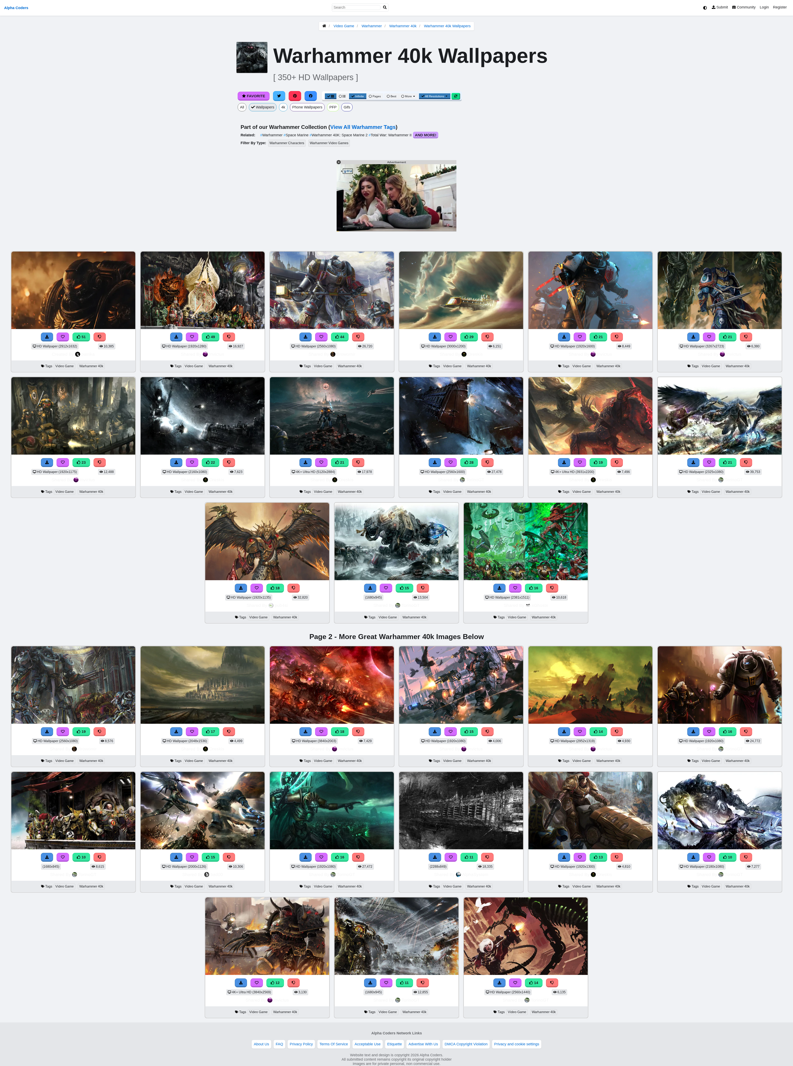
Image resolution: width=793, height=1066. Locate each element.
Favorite (255, 96)
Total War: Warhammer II (391, 135)
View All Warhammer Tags (363, 127)
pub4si (281, 605)
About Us (261, 1044)
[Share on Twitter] (279, 96)
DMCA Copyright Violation (466, 1044)
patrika (88, 354)
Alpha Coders (16, 8)
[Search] (384, 7)
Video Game (344, 26)
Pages (377, 96)
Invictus (216, 354)
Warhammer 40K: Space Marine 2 (339, 135)
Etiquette (394, 1044)
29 (471, 337)
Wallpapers (264, 107)
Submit (721, 7)
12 (277, 983)
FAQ (279, 1044)
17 (212, 732)
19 (600, 462)
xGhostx (540, 605)
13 (600, 857)
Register (780, 7)
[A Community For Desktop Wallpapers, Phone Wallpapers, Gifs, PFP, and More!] (324, 26)
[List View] (342, 96)
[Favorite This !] (321, 857)
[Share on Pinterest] (295, 96)
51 (83, 337)
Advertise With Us (423, 1044)
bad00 (216, 874)
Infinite (359, 96)
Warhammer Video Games (329, 143)
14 (600, 732)
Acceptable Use (368, 1044)
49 (212, 337)
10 (83, 857)
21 (600, 337)
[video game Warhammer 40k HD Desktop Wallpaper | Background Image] (332, 848)
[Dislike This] (358, 857)
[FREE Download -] (305, 857)
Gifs (347, 107)
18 (277, 588)
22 (212, 462)
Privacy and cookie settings (516, 1044)
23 (83, 462)
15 (406, 588)
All (242, 107)
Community (746, 7)
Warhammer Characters (286, 143)
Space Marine (297, 135)
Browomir (346, 354)
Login (764, 7)
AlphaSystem (475, 874)
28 (471, 462)
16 (535, 588)
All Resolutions (434, 96)
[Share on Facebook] (311, 96)
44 (341, 337)
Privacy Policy (301, 1044)
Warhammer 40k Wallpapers (447, 26)
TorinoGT (475, 479)
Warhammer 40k (403, 26)
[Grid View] (330, 96)
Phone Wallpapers (307, 107)
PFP (333, 107)
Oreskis (475, 354)
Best (393, 96)
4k (283, 107)
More (408, 96)
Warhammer (372, 26)
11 (470, 857)
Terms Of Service (333, 1044)
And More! (425, 135)
